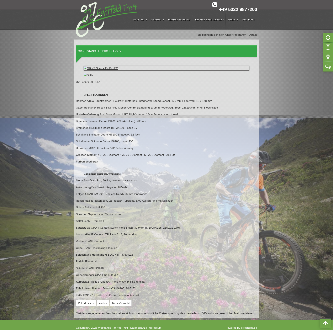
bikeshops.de (249, 327)
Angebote (157, 19)
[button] (325, 324)
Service (233, 19)
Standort (248, 19)
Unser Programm (179, 19)
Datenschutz (137, 327)
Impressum (154, 327)
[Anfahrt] (328, 57)
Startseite (140, 19)
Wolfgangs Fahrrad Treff (113, 327)
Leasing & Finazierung (209, 19)
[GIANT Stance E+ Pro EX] (166, 68)
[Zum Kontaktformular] (328, 67)
